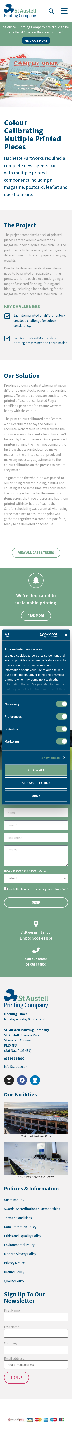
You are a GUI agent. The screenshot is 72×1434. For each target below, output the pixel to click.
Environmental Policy (19, 1245)
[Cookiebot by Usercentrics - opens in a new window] (42, 635)
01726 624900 (36, 964)
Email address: (14, 1359)
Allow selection (36, 783)
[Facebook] (22, 1080)
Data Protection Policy (20, 1227)
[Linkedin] (35, 1080)
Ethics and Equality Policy (22, 1236)
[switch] (61, 716)
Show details (50, 757)
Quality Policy (14, 1281)
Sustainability (14, 1200)
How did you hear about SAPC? (25, 870)
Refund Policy (14, 1272)
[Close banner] (66, 635)
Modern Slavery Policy (20, 1254)
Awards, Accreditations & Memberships (32, 1209)
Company (10, 1343)
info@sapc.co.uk (15, 1066)
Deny (36, 795)
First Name (12, 1310)
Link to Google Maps (36, 938)
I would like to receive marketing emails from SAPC (37, 889)
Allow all (36, 770)
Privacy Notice (14, 1263)
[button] (51, 11)
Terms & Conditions (18, 1218)
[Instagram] (9, 1080)
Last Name (11, 1327)
